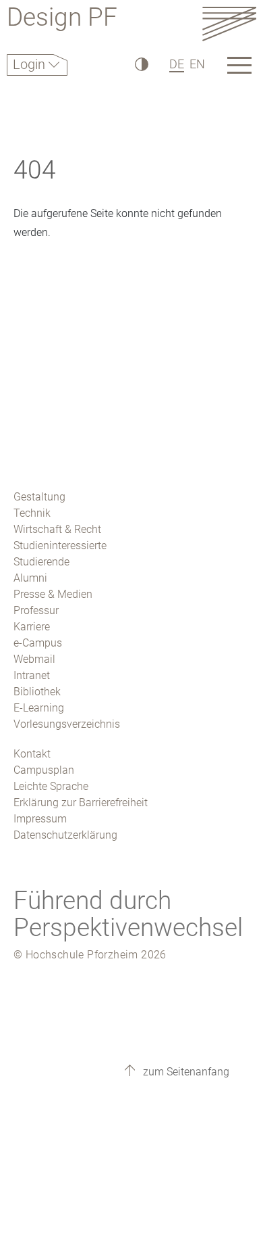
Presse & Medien (52, 594)
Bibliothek (37, 691)
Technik (32, 513)
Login (31, 64)
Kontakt (32, 753)
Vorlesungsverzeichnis (66, 724)
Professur (36, 610)
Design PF (62, 19)
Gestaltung (39, 496)
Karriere (31, 626)
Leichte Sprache (50, 786)
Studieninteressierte (60, 545)
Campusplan (43, 770)
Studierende (41, 561)
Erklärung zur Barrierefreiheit (80, 802)
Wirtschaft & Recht (57, 529)
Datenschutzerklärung (65, 835)
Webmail (34, 659)
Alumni (30, 578)
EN (197, 64)
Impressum (40, 818)
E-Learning (38, 707)
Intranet (31, 675)
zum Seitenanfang (184, 1071)
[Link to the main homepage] (229, 23)
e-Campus (37, 642)
